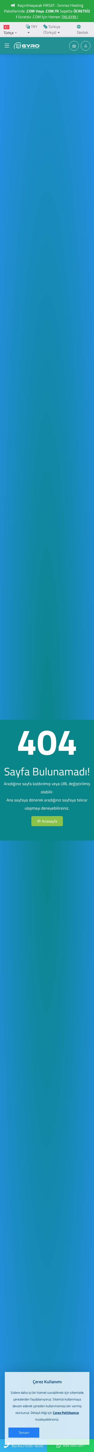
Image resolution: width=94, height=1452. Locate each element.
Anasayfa (49, 821)
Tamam (24, 1432)
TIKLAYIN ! (69, 17)
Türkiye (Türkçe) (51, 29)
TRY (33, 26)
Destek (82, 32)
